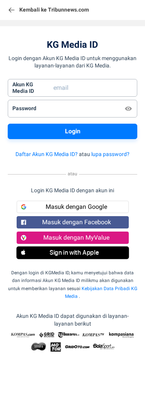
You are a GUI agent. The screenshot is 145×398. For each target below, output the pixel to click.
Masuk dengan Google (76, 206)
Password (24, 108)
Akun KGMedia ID (23, 88)
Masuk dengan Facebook (76, 222)
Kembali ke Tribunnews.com (54, 10)
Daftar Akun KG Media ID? (46, 154)
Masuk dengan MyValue (76, 237)
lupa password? (110, 154)
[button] (73, 253)
